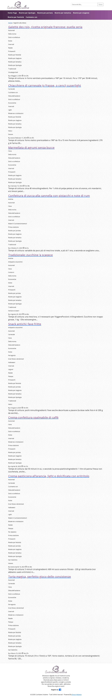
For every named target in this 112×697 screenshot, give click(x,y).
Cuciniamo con (31, 17)
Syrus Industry (77, 695)
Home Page (12, 13)
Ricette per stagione (81, 13)
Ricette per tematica (63, 13)
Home (10, 23)
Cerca (100, 4)
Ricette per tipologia (27, 13)
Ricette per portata (45, 13)
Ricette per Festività (16, 17)
